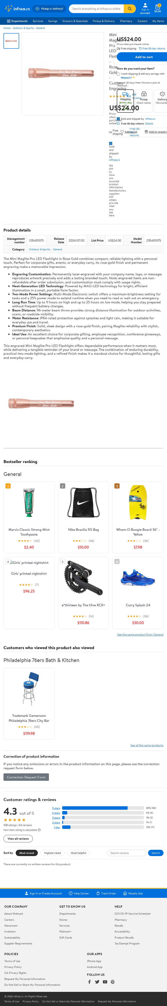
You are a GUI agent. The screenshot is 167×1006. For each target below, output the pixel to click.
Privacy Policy (13, 967)
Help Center (81, 893)
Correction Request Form (26, 777)
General (40, 28)
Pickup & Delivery (104, 21)
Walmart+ (65, 931)
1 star (57, 827)
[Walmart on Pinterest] (112, 982)
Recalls (119, 925)
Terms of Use (12, 961)
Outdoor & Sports (23, 28)
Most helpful (78, 853)
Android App (94, 967)
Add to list (131, 131)
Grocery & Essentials (75, 21)
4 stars (56, 813)
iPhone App (94, 961)
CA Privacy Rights (15, 973)
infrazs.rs (114, 160)
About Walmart (13, 913)
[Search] (130, 8)
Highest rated (52, 853)
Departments (19, 21)
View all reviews (18, 838)
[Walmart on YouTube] (105, 982)
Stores (63, 920)
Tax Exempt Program (127, 943)
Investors (9, 931)
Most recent (26, 853)
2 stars (56, 822)
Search (156, 853)
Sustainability (12, 937)
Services (38, 21)
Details (149, 123)
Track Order (108, 893)
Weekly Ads (135, 893)
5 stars (56, 808)
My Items (158, 21)
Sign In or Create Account (46, 893)
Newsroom (11, 925)
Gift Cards (65, 937)
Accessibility (122, 931)
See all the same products (147, 745)
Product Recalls (124, 937)
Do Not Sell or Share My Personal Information (32, 985)
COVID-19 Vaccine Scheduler (133, 913)
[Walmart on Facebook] (89, 982)
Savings (52, 21)
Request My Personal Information (24, 979)
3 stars (56, 817)
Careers (142, 21)
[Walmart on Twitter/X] (97, 982)
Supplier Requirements (18, 943)
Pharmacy (126, 21)
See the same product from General (140, 634)
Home (6, 28)
